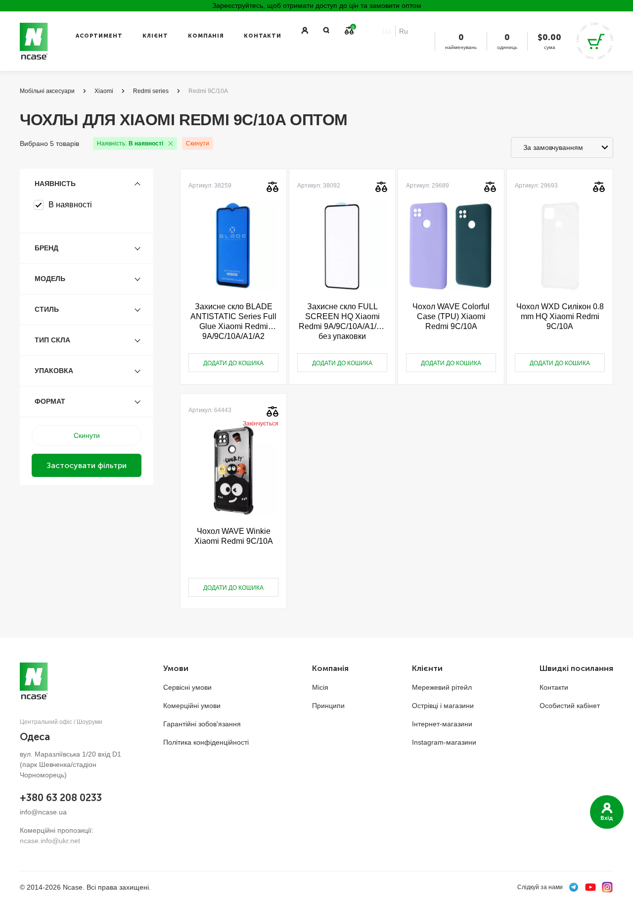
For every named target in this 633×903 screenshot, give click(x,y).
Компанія (206, 36)
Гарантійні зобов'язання (202, 724)
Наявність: (130, 143)
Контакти (262, 36)
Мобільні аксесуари (47, 91)
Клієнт (155, 36)
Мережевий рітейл (442, 687)
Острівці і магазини (443, 706)
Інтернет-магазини (442, 724)
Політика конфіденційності (206, 742)
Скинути (197, 143)
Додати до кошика (233, 363)
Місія (320, 687)
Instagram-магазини (444, 742)
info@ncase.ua (43, 812)
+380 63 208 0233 (61, 798)
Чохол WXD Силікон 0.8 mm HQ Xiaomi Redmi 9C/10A (560, 316)
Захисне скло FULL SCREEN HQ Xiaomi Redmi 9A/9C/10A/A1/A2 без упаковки (342, 321)
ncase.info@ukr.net (50, 841)
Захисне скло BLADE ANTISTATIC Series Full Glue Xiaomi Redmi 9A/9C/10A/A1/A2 (233, 321)
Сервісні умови (187, 687)
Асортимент (99, 36)
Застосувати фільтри (86, 465)
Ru (403, 31)
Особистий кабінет (570, 706)
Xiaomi (103, 91)
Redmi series (151, 91)
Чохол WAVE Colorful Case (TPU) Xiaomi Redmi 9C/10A (451, 316)
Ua (386, 31)
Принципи (328, 706)
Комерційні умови (192, 706)
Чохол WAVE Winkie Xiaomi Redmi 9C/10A (233, 536)
